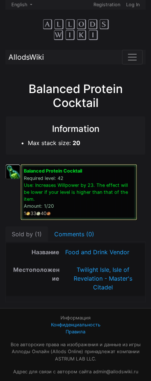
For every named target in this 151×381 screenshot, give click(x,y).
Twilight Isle (93, 269)
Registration (106, 4)
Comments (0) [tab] (74, 234)
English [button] (20, 4)
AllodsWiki (26, 57)
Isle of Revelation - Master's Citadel (103, 278)
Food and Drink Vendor (97, 252)
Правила (75, 331)
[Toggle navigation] (132, 57)
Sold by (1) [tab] (27, 234)
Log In (133, 4)
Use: (76, 192)
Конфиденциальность (75, 325)
